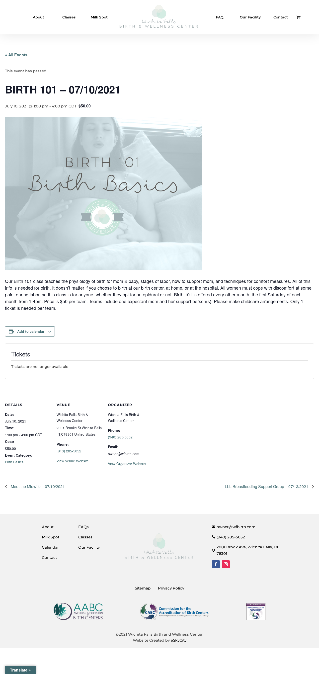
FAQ (220, 17)
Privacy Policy (171, 588)
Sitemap (143, 588)
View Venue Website (73, 460)
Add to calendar (30, 331)
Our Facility (250, 17)
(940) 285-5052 (69, 450)
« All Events (16, 55)
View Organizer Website (127, 463)
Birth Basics (14, 461)
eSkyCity (178, 640)
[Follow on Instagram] (226, 564)
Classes (69, 17)
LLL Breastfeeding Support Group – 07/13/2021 (267, 486)
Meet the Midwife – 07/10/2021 (37, 486)
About (38, 17)
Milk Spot (99, 17)
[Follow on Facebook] (216, 564)
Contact (280, 17)
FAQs (83, 526)
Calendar (50, 547)
